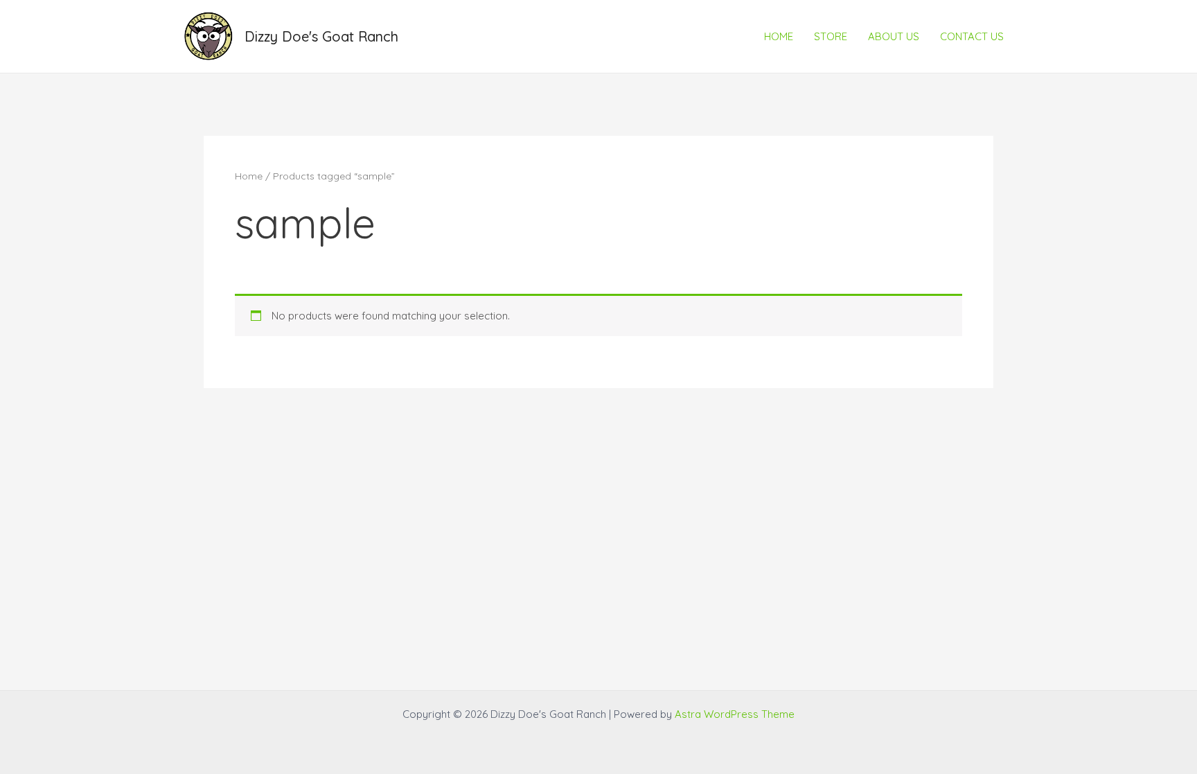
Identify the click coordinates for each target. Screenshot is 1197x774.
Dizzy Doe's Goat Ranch (321, 36)
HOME (778, 36)
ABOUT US (893, 36)
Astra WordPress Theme (735, 714)
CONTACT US (972, 36)
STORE (830, 36)
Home (249, 176)
